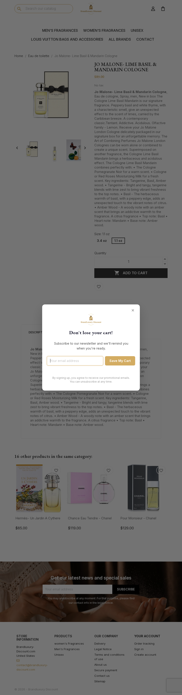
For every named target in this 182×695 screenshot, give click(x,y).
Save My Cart (120, 361)
